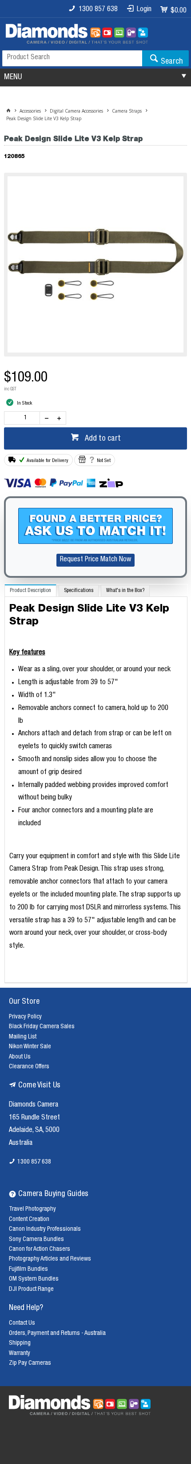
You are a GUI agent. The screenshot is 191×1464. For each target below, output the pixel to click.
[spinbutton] (24, 418)
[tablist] (96, 784)
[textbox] (72, 58)
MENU (13, 77)
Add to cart (102, 439)
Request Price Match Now (95, 560)
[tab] (30, 590)
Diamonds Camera (33, 1105)
